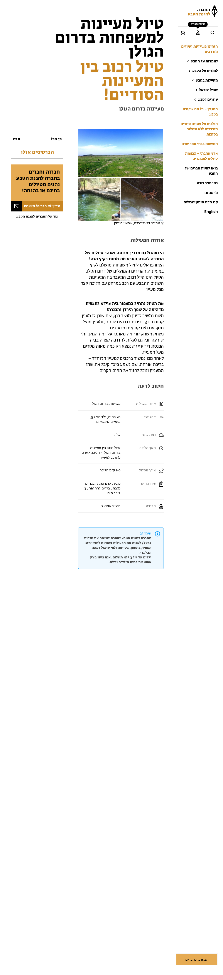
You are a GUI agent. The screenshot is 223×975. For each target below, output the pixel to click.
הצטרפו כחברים (196, 960)
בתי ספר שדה (207, 183)
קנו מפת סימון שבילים (201, 202)
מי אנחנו (211, 193)
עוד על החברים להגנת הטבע (37, 216)
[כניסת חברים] (197, 32)
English (211, 212)
